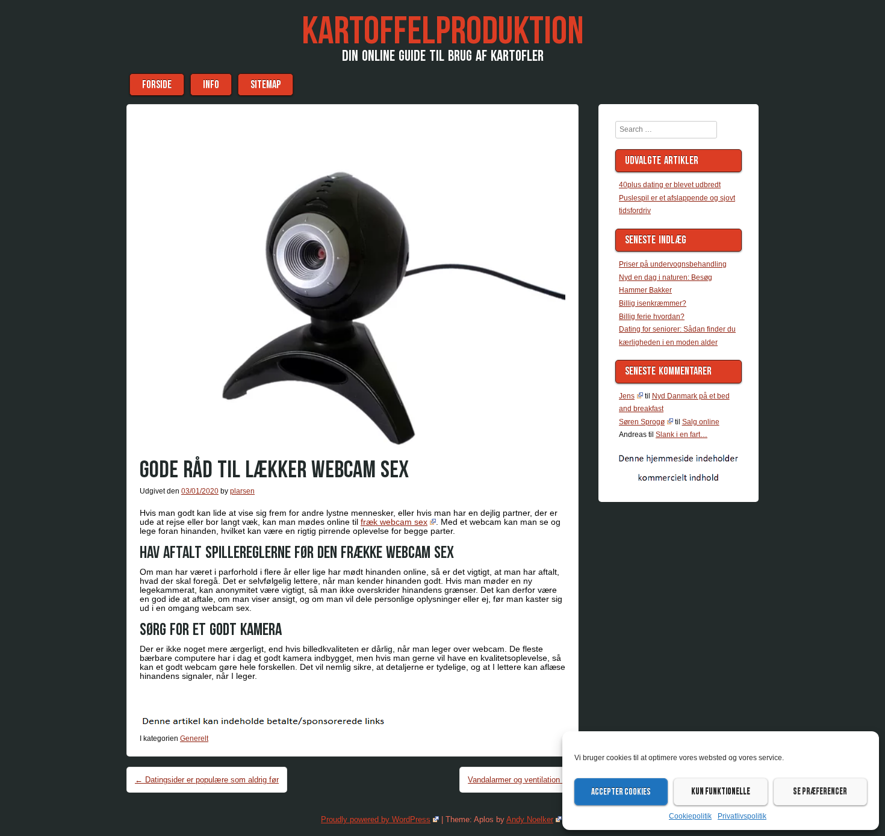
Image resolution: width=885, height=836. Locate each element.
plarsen (242, 491)
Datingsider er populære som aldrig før (207, 779)
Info (211, 84)
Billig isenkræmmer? (652, 303)
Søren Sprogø (642, 422)
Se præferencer (820, 791)
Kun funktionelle (720, 791)
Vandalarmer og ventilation (519, 779)
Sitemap (265, 84)
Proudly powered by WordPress (375, 819)
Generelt (194, 738)
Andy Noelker (529, 819)
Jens (627, 396)
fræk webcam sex (394, 522)
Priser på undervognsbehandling (673, 264)
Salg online (700, 422)
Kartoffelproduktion (443, 31)
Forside (157, 84)
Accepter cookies (621, 791)
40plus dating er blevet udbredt (670, 185)
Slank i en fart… (681, 434)
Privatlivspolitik (742, 816)
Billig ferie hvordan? (652, 316)
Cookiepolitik (690, 816)
